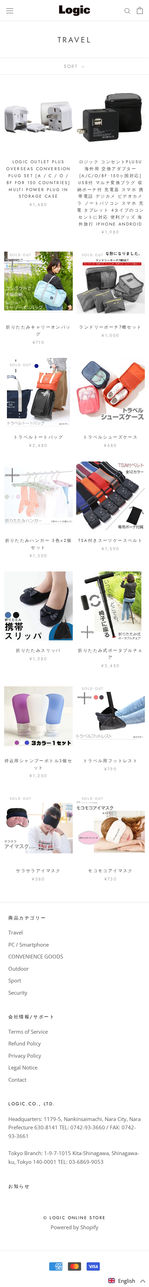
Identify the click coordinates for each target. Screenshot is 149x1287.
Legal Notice (22, 1067)
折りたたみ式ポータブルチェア (110, 654)
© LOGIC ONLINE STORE (74, 1218)
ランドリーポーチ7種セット (110, 327)
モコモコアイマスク (110, 871)
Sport (14, 980)
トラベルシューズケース (110, 437)
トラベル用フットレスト (110, 761)
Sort (72, 66)
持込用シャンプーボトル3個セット (39, 764)
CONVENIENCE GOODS (35, 956)
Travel (15, 932)
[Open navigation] (9, 10)
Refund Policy (24, 1043)
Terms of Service (28, 1031)
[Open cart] (140, 10)
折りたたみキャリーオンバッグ (38, 330)
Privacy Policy (24, 1055)
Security (17, 992)
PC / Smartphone (28, 944)
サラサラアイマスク (38, 871)
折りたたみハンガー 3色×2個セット (38, 544)
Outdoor (18, 968)
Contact (17, 1079)
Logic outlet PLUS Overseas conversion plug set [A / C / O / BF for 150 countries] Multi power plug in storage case (38, 179)
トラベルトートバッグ (38, 437)
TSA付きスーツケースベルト (110, 540)
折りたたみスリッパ (38, 650)
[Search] (127, 11)
